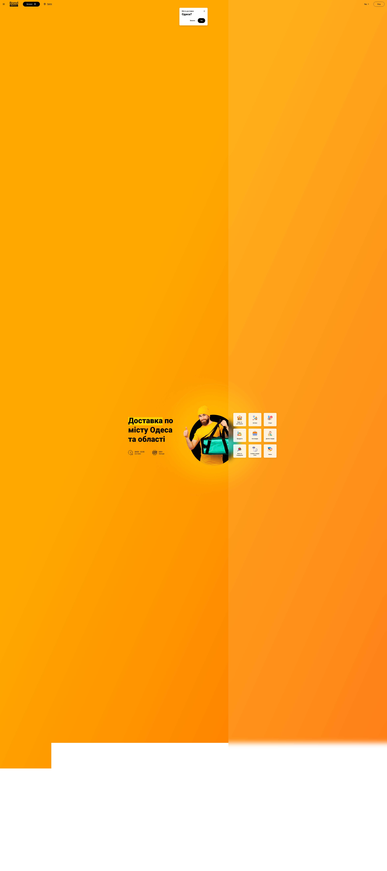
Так (201, 20)
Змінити (192, 20)
